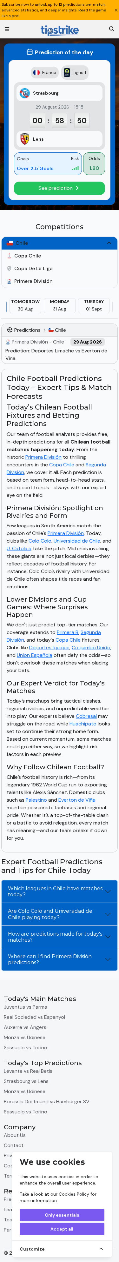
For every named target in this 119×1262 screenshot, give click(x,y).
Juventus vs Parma (25, 1007)
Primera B (67, 632)
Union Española (34, 655)
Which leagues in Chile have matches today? (55, 891)
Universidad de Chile (77, 541)
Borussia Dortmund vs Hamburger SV (46, 1101)
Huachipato (82, 723)
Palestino (36, 800)
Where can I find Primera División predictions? (50, 959)
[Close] (116, 10)
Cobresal (86, 716)
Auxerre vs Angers (25, 1027)
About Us (15, 1135)
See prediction (56, 188)
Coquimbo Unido (91, 647)
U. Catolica (19, 548)
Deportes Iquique (49, 647)
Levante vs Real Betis (28, 1071)
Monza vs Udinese (24, 1037)
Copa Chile (61, 464)
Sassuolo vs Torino (25, 1047)
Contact (13, 1145)
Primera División (43, 457)
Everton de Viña (77, 800)
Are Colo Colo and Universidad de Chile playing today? (50, 914)
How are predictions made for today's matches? (55, 937)
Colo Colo (40, 541)
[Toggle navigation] (7, 29)
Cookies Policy (74, 1194)
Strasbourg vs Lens (26, 1081)
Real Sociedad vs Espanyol (34, 1017)
